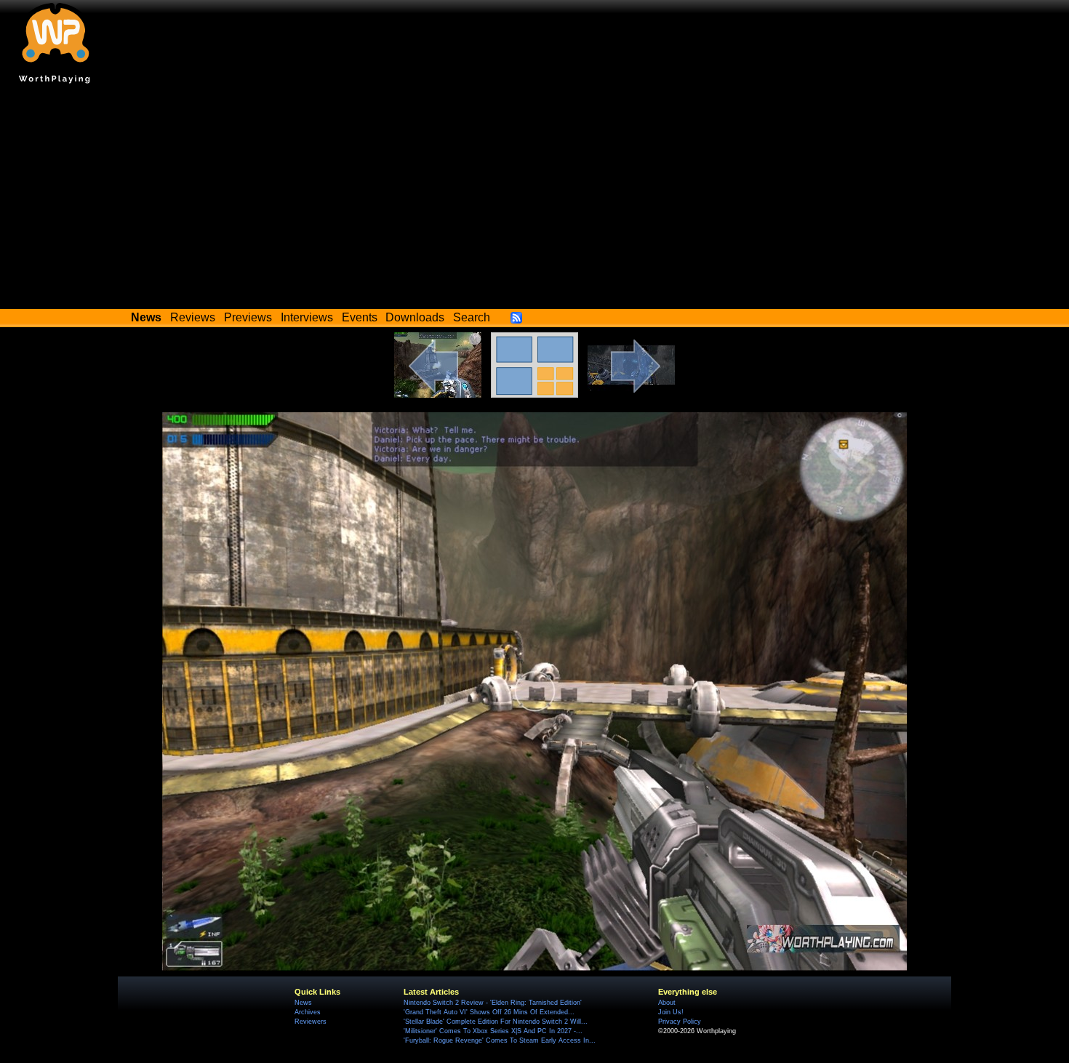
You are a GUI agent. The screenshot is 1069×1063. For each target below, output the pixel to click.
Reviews (192, 317)
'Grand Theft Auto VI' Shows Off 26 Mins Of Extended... (489, 1012)
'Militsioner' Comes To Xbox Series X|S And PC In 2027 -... (493, 1031)
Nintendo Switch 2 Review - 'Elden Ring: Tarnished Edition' (493, 1002)
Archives (308, 1012)
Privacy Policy (679, 1021)
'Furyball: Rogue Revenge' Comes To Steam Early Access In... (500, 1040)
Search (471, 317)
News (303, 1002)
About (667, 1002)
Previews (248, 317)
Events (359, 317)
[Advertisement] (534, 200)
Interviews (307, 317)
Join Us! (671, 1012)
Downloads (414, 317)
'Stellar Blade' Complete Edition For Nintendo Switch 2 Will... (496, 1021)
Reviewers (311, 1021)
